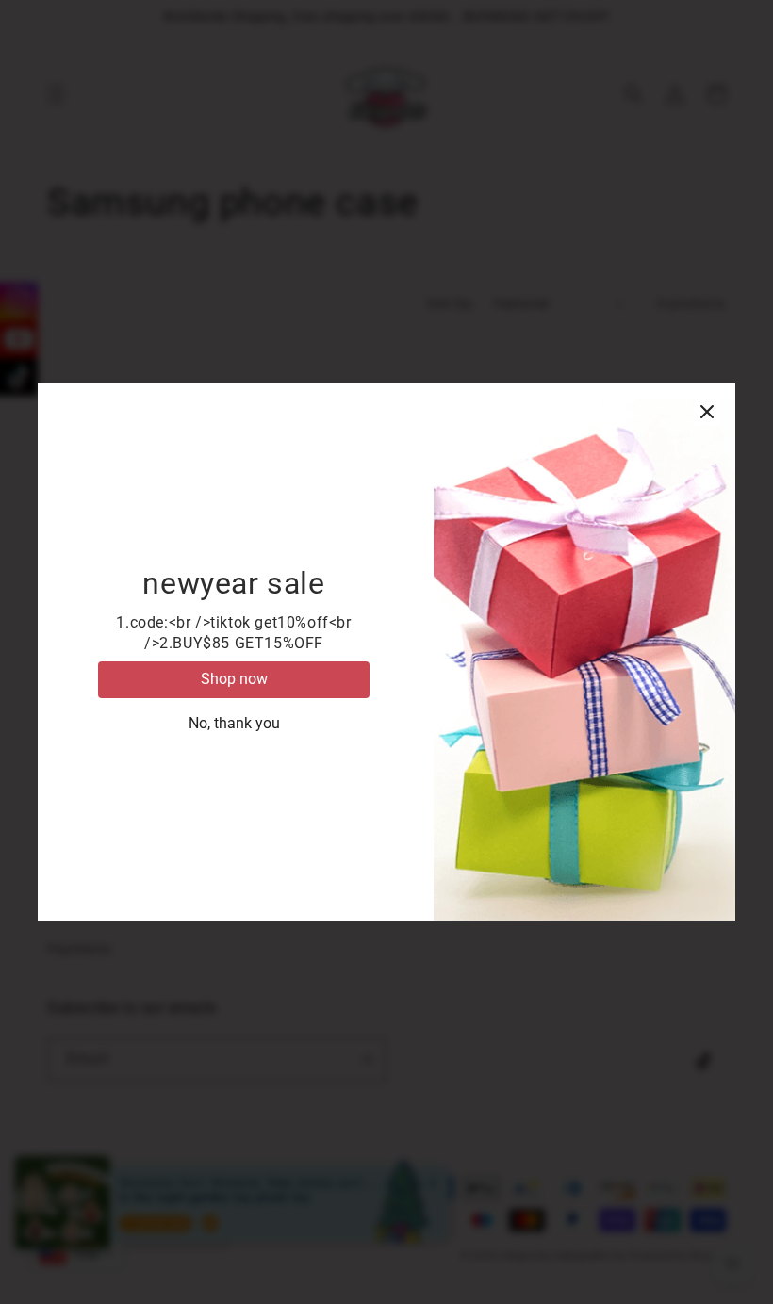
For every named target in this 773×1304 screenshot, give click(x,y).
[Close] (707, 412)
